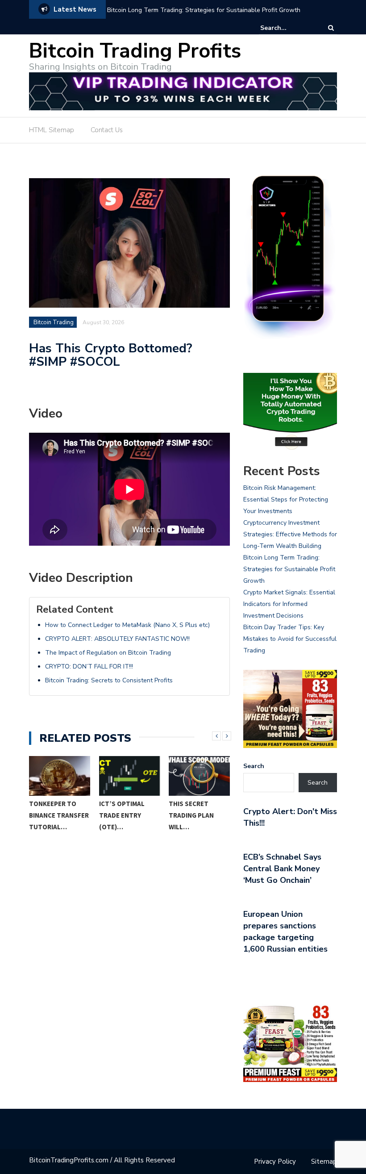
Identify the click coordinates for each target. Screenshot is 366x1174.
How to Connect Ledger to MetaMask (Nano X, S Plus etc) (127, 625)
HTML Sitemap (51, 129)
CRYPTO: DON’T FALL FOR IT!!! (89, 666)
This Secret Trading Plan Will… (191, 815)
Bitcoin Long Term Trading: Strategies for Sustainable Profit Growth (203, 10)
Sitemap (324, 1161)
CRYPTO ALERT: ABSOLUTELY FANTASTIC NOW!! (117, 639)
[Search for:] (287, 28)
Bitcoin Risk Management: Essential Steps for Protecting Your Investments (285, 499)
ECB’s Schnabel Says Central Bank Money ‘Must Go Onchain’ (282, 869)
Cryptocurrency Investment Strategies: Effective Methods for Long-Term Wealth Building (290, 534)
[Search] (331, 28)
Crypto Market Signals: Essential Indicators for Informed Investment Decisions (289, 604)
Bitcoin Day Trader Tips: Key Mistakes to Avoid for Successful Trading (290, 639)
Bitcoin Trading (53, 322)
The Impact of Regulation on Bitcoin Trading (108, 652)
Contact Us (107, 129)
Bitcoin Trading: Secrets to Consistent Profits (109, 680)
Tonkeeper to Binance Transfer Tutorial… (59, 815)
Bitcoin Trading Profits (135, 51)
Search (253, 766)
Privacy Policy (275, 1161)
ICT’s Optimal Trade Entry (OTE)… (122, 815)
